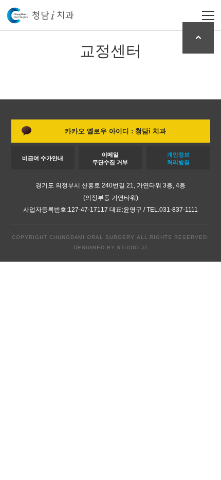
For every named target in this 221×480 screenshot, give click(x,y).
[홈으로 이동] (40, 15)
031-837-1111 (178, 209)
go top (198, 38)
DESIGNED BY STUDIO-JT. (110, 247)
